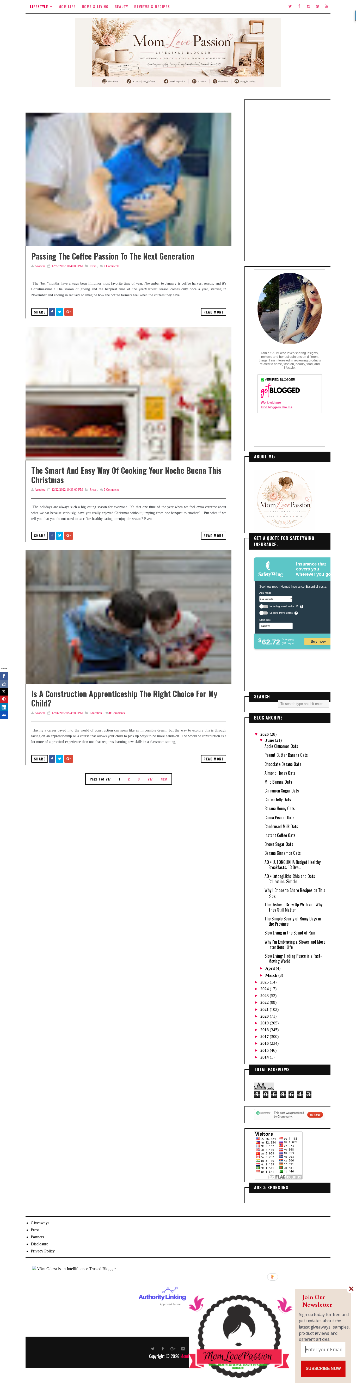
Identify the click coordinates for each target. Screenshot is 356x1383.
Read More (214, 312)
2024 (265, 989)
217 (150, 779)
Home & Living (95, 6)
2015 (265, 1050)
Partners (37, 1237)
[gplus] (173, 1348)
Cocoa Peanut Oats (279, 817)
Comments (111, 266)
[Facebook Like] (4, 684)
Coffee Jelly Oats (278, 799)
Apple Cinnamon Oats (281, 746)
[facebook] (299, 6)
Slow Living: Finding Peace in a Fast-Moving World (293, 958)
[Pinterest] (4, 699)
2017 (265, 1036)
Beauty (121, 6)
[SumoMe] (4, 715)
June (270, 740)
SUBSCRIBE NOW (323, 1368)
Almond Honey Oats (280, 773)
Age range (265, 592)
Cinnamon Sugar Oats (282, 791)
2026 (265, 734)
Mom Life (67, 6)
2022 (265, 1002)
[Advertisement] (289, 180)
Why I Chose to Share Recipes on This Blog (295, 893)
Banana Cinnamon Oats (283, 853)
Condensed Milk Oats (281, 826)
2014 (265, 1057)
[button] (324, 1301)
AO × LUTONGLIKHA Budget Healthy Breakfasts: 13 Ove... (293, 864)
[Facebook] (4, 676)
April (270, 968)
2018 (265, 1030)
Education (96, 713)
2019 (265, 1023)
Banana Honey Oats (280, 808)
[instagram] (308, 6)
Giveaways (40, 1223)
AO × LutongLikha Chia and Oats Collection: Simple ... (290, 878)
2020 (265, 1016)
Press (93, 266)
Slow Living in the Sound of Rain (290, 933)
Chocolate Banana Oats (283, 764)
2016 (265, 1043)
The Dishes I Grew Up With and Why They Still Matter (293, 907)
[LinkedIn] (4, 707)
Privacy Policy (43, 1251)
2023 (265, 995)
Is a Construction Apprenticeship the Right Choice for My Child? (124, 698)
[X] (4, 692)
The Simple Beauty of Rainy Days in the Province (293, 921)
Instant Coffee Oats (280, 835)
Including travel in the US (283, 606)
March (271, 975)
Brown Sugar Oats (279, 844)
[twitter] (290, 6)
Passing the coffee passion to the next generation (112, 256)
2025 (265, 982)
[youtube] (326, 6)
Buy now (318, 641)
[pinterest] (317, 6)
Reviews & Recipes (152, 6)
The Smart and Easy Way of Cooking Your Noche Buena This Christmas (126, 474)
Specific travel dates (281, 612)
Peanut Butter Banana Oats (286, 755)
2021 (265, 1009)
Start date (265, 619)
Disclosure (39, 1244)
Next (164, 779)
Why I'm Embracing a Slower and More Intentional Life (295, 944)
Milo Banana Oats (278, 782)
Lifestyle (39, 6)
